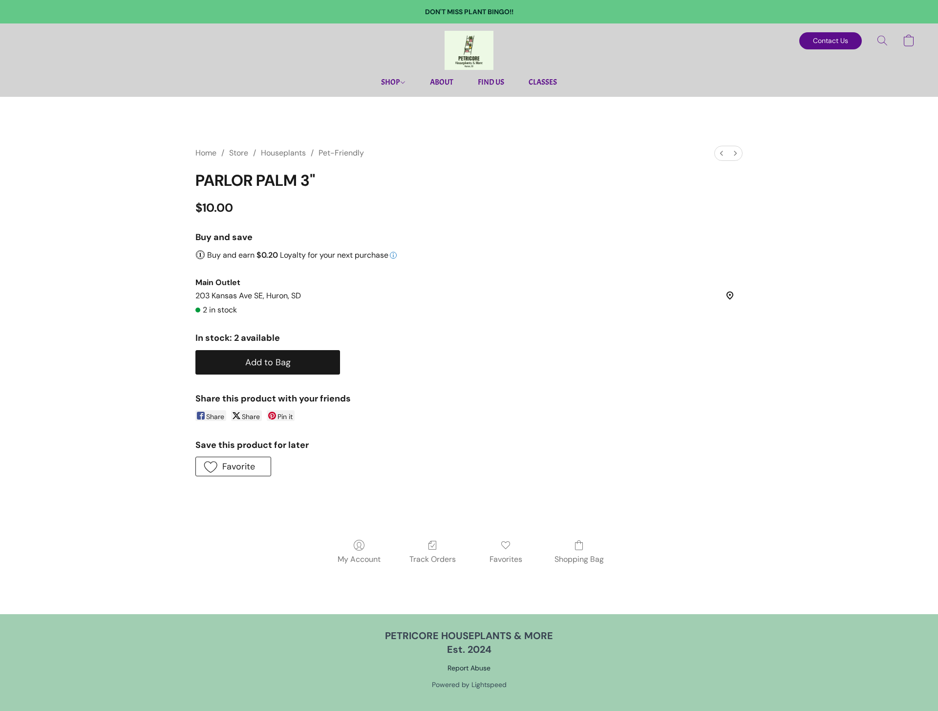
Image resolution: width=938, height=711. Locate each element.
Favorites (506, 559)
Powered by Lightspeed (469, 684)
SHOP (391, 82)
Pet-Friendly (341, 153)
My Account (359, 559)
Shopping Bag (579, 559)
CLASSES (543, 82)
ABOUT (441, 82)
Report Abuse (469, 668)
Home (205, 153)
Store (238, 153)
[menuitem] (721, 153)
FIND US (491, 82)
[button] (469, 50)
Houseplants (283, 153)
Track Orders (432, 559)
